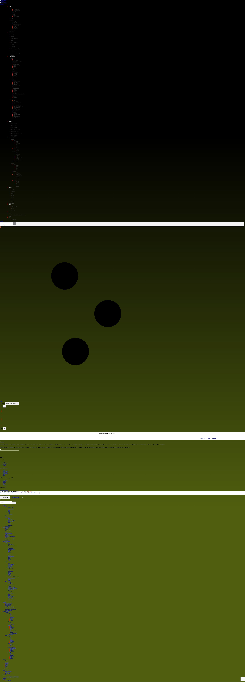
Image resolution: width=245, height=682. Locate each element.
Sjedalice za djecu (17, 105)
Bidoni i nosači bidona (18, 61)
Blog (9, 217)
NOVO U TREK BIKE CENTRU (18, 215)
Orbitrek (12, 208)
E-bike (14, 15)
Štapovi (17, 181)
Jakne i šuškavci (14, 42)
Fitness (10, 204)
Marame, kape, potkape (15, 48)
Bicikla (10, 6)
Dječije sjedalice (8, 610)
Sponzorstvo (4, 464)
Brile (12, 199)
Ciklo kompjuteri (16, 65)
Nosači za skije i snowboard (16, 133)
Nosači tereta (16, 88)
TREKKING (16, 25)
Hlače (12, 40)
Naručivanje (4, 482)
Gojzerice (18, 150)
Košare (14, 75)
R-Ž (12, 99)
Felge (14, 67)
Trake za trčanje (14, 206)
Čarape (17, 147)
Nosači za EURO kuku (15, 131)
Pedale (14, 91)
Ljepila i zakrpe (16, 81)
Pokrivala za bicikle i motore (19, 93)
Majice (17, 141)
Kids (14, 14)
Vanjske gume (16, 110)
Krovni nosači (14, 127)
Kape (17, 152)
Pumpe (14, 96)
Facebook (202, 438)
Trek (12, 8)
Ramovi (15, 97)
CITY (14, 26)
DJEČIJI (15, 27)
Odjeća (14, 140)
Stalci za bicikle (16, 107)
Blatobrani (15, 62)
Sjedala (14, 71)
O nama (4, 460)
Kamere (15, 69)
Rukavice (13, 50)
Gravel (14, 12)
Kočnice (15, 74)
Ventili (14, 112)
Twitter (208, 438)
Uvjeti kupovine (5, 480)
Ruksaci (17, 176)
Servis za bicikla (5, 463)
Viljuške (15, 113)
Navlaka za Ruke (19, 159)
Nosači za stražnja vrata (15, 129)
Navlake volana (16, 85)
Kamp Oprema (6, 668)
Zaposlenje (4, 465)
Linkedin (214, 438)
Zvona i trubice (16, 116)
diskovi (14, 66)
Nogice (14, 86)
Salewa (12, 163)
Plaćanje (4, 483)
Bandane (18, 154)
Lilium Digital (29, 491)
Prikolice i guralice (17, 94)
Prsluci (12, 44)
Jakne (17, 142)
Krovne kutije (13, 125)
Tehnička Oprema (17, 174)
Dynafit (12, 139)
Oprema (12, 193)
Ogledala (15, 90)
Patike (17, 149)
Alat (14, 59)
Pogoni (14, 92)
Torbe (14, 108)
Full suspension (16, 10)
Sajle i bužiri (16, 101)
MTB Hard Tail (16, 9)
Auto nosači (15, 60)
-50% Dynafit (13, 219)
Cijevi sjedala (16, 64)
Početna (4, 459)
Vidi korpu (5, 497)
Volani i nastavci (16, 72)
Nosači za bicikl (14, 123)
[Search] (14, 223)
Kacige (12, 34)
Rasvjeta (15, 100)
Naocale (12, 36)
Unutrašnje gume (16, 109)
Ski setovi (13, 189)
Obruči (14, 89)
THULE (10, 121)
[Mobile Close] (1, 500)
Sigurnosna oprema (17, 102)
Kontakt (4, 462)
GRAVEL (15, 22)
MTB (14, 21)
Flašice (17, 155)
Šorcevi (17, 144)
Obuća (14, 148)
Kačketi (17, 158)
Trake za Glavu (19, 157)
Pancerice (13, 191)
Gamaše (17, 182)
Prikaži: (1, 406)
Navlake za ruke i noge (15, 52)
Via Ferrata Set (19, 175)
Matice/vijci (15, 83)
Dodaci (14, 151)
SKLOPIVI (15, 28)
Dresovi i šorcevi (14, 38)
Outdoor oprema (5, 473)
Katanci (15, 73)
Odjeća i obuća (11, 31)
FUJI (12, 18)
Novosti (10, 212)
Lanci (14, 80)
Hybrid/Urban (16, 16)
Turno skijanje (16, 160)
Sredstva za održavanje (18, 106)
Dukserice (18, 143)
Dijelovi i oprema (12, 56)
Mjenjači (15, 84)
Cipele (6, 540)
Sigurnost (4, 481)
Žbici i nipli (15, 117)
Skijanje (10, 187)
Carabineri (18, 179)
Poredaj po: (2, 403)
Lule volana (15, 82)
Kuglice (15, 76)
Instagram (6, 490)
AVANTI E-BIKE (17, 24)
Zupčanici (15, 115)
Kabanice (13, 46)
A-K (12, 58)
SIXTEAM (7, 526)
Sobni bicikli (13, 210)
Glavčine (15, 68)
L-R (12, 78)
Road (14, 11)
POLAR (12, 20)
